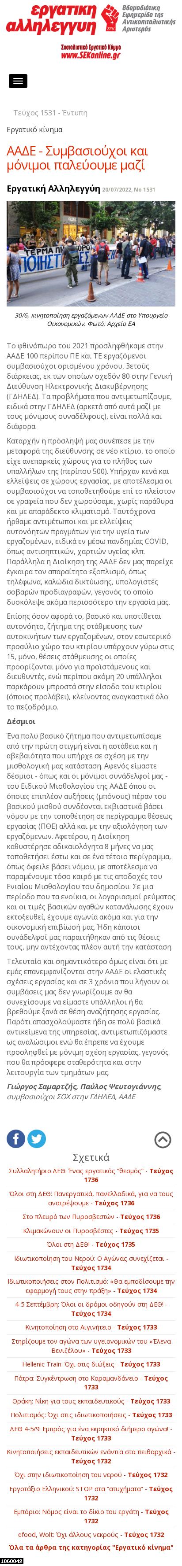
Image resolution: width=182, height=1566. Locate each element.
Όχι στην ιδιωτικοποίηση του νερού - (91, 1474)
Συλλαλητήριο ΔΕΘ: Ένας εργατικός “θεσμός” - (91, 1175)
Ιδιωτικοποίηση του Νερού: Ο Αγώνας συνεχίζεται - (91, 1263)
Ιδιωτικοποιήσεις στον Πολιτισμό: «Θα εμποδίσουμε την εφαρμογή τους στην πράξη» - (91, 1286)
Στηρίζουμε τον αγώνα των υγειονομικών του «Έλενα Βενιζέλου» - (91, 1346)
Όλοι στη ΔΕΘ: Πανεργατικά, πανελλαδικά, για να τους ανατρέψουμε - (91, 1198)
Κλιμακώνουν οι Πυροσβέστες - (91, 1230)
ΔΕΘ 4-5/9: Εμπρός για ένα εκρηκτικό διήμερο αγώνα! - (91, 1433)
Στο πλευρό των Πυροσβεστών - (91, 1216)
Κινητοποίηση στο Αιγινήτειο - (91, 1327)
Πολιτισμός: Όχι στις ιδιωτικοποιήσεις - (91, 1415)
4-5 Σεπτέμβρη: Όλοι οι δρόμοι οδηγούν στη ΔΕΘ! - (91, 1309)
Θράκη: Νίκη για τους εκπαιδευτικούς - (91, 1401)
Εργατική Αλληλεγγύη (53, 188)
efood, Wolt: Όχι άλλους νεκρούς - (91, 1534)
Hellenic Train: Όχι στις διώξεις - (91, 1364)
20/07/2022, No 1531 (128, 189)
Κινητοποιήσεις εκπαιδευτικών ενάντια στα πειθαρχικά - (91, 1456)
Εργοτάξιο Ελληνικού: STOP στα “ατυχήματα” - (91, 1493)
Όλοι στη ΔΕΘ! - (91, 1244)
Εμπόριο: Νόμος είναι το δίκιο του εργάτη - (91, 1516)
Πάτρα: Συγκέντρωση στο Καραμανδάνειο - (91, 1383)
